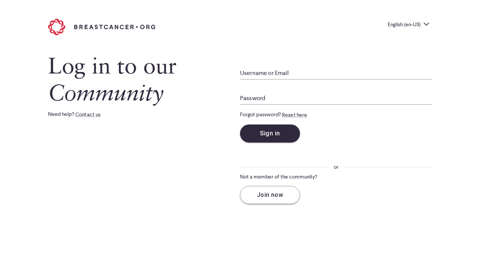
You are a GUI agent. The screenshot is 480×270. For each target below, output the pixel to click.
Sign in (270, 133)
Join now (270, 194)
